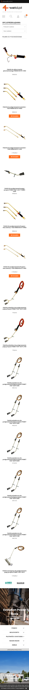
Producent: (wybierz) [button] (9, 27)
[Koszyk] (25, 16)
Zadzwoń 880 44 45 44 (14, 677)
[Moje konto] (18, 16)
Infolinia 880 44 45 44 (7, 1)
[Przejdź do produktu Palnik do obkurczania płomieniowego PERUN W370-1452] (14, 54)
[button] (3, 16)
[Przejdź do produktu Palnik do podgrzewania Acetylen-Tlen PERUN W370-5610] (14, 92)
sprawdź (14, 618)
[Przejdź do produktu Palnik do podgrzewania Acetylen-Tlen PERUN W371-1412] (14, 133)
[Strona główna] (14, 8)
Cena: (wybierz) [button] (7, 31)
